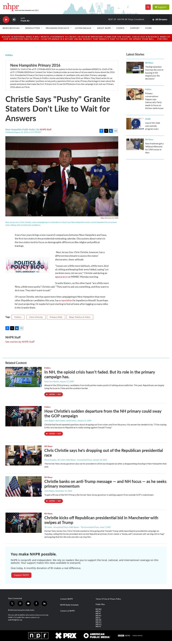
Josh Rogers (49, 491)
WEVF (98, 613)
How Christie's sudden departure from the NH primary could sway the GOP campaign (102, 413)
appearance (61, 276)
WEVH (98, 616)
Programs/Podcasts (57, 28)
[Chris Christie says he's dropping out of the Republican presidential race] (23, 455)
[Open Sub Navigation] (22, 28)
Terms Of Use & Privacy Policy (108, 599)
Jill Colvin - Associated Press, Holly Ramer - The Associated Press (71, 527)
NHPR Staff (45, 129)
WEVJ (98, 618)
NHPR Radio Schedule (69, 605)
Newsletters (32, 28)
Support (162, 7)
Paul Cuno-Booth (51, 381)
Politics (9, 55)
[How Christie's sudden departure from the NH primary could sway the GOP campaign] (23, 416)
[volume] (14, 20)
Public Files (100, 604)
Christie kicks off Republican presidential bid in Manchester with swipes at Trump (101, 520)
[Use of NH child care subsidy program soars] (135, 123)
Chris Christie (36, 317)
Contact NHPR (66, 599)
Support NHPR (21, 575)
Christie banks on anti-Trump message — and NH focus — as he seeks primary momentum (105, 483)
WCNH (98, 609)
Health (148, 118)
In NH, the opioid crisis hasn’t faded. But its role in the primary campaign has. (99, 374)
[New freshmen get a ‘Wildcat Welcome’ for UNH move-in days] (135, 144)
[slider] (18, 19)
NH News (149, 62)
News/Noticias (11, 28)
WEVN (98, 620)
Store (148, 28)
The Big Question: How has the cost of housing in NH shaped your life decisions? (154, 72)
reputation (66, 300)
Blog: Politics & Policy (79, 317)
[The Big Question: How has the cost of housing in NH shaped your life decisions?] (135, 67)
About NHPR (104, 28)
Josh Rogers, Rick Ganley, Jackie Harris (60, 420)
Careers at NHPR (67, 611)
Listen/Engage (83, 28)
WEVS (98, 626)
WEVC (98, 611)
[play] (6, 19)
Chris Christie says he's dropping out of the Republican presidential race (103, 452)
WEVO (98, 622)
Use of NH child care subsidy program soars (152, 126)
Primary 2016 (56, 317)
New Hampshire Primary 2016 (35, 65)
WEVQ (98, 624)
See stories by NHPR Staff (19, 341)
